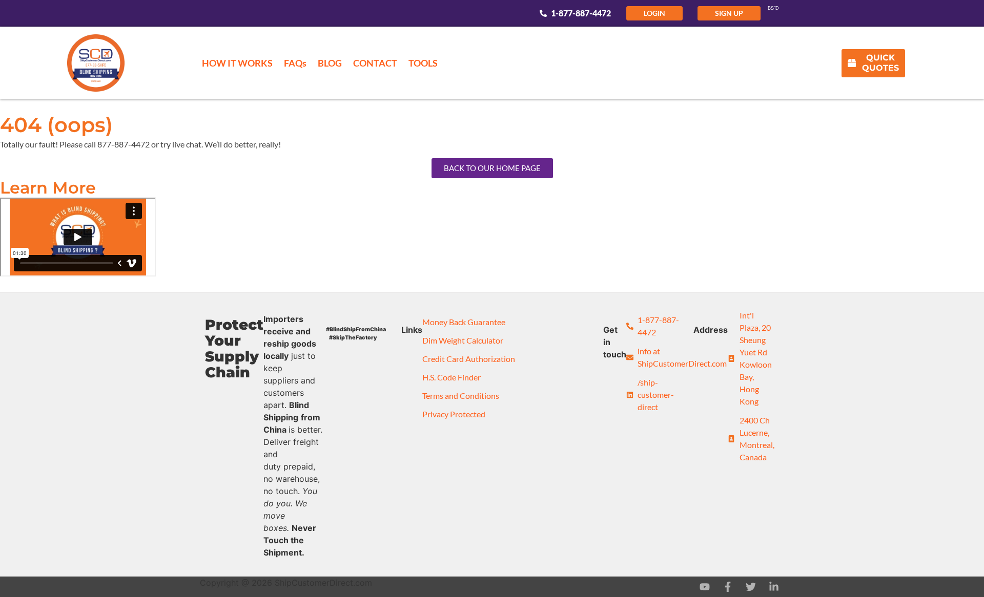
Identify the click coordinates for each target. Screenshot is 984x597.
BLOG (330, 63)
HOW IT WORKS (237, 63)
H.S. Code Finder (451, 377)
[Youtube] (704, 587)
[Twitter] (751, 587)
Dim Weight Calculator (462, 340)
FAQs (295, 63)
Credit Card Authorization (468, 359)
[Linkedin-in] (774, 587)
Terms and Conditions (460, 395)
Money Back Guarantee (463, 322)
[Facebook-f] (727, 587)
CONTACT (375, 63)
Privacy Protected (453, 414)
